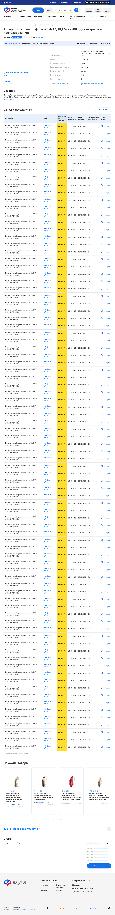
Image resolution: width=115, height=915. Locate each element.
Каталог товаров (15, 25)
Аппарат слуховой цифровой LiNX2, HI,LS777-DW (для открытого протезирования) (53, 30)
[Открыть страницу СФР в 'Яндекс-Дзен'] (109, 908)
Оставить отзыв (99, 866)
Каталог (59, 890)
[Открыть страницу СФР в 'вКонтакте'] (92, 908)
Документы (26, 43)
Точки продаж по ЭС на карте (15, 76)
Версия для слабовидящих (99, 2)
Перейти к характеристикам (59, 84)
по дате (16, 843)
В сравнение (22, 806)
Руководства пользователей (30, 16)
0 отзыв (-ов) (39, 37)
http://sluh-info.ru (47, 126)
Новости (44, 890)
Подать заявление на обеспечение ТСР (18, 72)
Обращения (76, 885)
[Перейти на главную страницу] (15, 10)
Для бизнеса (64, 2)
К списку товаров (57, 820)
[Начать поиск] (76, 10)
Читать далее (8, 99)
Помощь (54, 2)
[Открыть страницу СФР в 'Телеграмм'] (76, 908)
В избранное (93, 43)
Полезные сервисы (56, 16)
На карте (106, 126)
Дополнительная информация (43, 43)
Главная (6, 25)
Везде (48, 10)
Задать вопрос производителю (93, 84)
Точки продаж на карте (101, 16)
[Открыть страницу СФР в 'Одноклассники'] (62, 908)
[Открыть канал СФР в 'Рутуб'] (47, 908)
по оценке (26, 843)
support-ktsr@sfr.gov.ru (28, 909)
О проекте (8, 16)
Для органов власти (75, 2)
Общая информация (12, 43)
